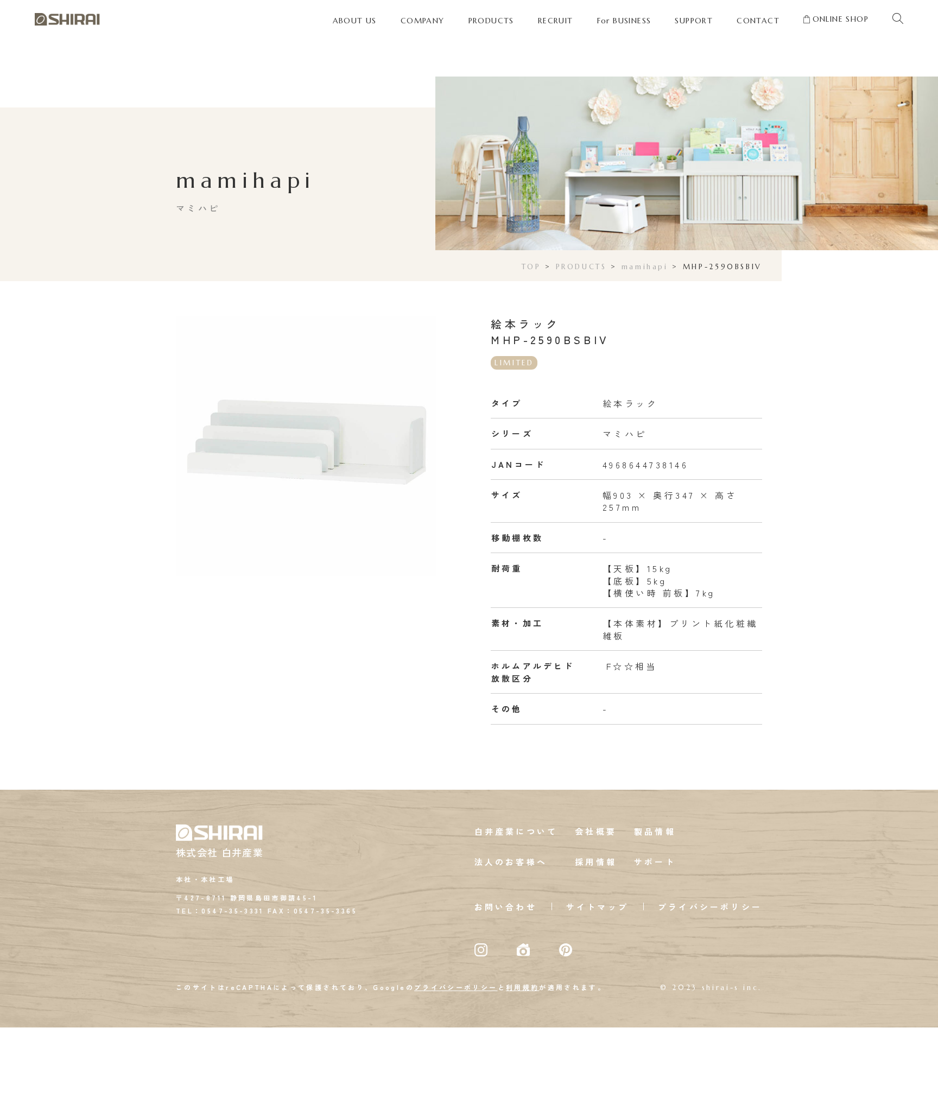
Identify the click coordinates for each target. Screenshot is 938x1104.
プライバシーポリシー (710, 906)
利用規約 (522, 987)
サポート (655, 861)
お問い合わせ (505, 906)
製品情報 (655, 831)
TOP (531, 266)
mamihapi (645, 266)
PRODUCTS (581, 266)
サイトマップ (597, 906)
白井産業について (516, 831)
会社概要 (596, 831)
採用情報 (596, 861)
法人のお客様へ (510, 861)
